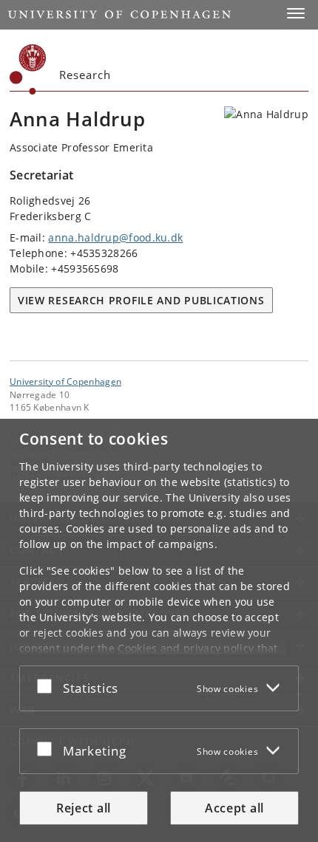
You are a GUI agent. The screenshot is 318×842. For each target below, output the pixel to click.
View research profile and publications (141, 300)
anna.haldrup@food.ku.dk (115, 237)
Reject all (83, 808)
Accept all (234, 808)
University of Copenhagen (65, 381)
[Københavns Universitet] (28, 69)
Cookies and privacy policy (186, 648)
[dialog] (159, 630)
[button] (296, 13)
